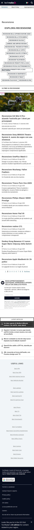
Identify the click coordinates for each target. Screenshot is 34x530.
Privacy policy (6, 495)
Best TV (17, 411)
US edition (15, 525)
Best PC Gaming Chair (17, 400)
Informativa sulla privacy (19, 302)
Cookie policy (6, 499)
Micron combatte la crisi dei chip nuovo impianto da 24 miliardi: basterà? (17, 340)
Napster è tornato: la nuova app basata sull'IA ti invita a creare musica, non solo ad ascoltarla (17, 332)
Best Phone (17, 407)
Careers (4, 510)
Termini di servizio (21, 301)
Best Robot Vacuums (17, 458)
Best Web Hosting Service (17, 376)
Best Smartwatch (17, 419)
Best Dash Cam (17, 450)
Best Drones (17, 454)
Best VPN (17, 368)
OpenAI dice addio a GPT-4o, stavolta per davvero (18, 346)
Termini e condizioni (8, 487)
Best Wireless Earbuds (17, 435)
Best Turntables (17, 427)
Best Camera (17, 446)
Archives (27, 271)
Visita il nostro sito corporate (16, 474)
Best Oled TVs (17, 415)
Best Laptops (17, 388)
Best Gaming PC (17, 396)
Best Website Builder (17, 380)
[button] (2, 2)
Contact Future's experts (9, 491)
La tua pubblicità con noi (9, 507)
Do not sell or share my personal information (15, 514)
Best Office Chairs (17, 438)
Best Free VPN (17, 372)
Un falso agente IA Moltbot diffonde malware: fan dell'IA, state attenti (16, 324)
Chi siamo (5, 503)
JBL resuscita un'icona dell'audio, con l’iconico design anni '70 (17, 353)
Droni (2, 94)
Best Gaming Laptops (17, 392)
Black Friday (15, 7)
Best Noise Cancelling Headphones (17, 431)
